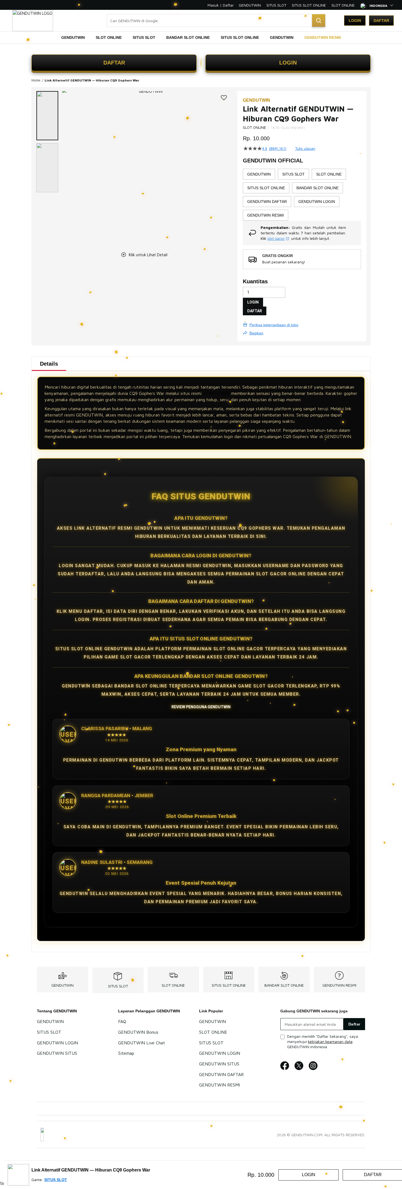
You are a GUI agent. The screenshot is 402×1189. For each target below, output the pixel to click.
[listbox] (302, 195)
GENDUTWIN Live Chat (141, 1042)
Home (35, 80)
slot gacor (276, 238)
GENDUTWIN (250, 5)
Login (355, 20)
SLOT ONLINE (343, 5)
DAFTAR (114, 63)
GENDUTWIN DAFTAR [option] (267, 201)
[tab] (49, 364)
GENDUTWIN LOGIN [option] (316, 201)
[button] (47, 115)
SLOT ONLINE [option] (329, 174)
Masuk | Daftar (221, 5)
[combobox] (216, 20)
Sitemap (126, 1053)
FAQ (122, 1021)
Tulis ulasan (305, 148)
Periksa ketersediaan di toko (273, 325)
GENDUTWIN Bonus (138, 1032)
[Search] (318, 20)
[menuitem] (73, 37)
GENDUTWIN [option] (259, 174)
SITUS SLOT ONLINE (309, 5)
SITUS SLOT (276, 5)
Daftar (381, 20)
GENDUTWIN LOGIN (57, 1042)
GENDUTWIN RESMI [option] (265, 215)
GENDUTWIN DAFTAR (221, 1074)
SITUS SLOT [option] (293, 174)
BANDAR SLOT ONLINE (284, 985)
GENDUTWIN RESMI (339, 985)
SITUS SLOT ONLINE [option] (266, 188)
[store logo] (32, 20)
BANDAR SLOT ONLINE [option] (317, 188)
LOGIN (288, 63)
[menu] (201, 37)
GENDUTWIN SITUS (57, 1053)
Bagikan (256, 333)
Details (49, 364)
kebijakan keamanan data (330, 1041)
